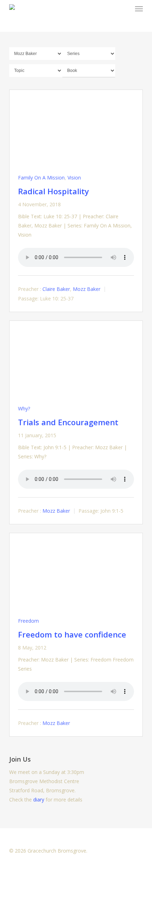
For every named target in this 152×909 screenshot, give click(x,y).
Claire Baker (56, 289)
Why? (24, 408)
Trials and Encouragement (68, 422)
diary (38, 799)
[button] (139, 8)
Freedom (28, 620)
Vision (74, 177)
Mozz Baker (86, 289)
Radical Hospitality (53, 191)
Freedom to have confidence (72, 634)
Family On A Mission (41, 177)
